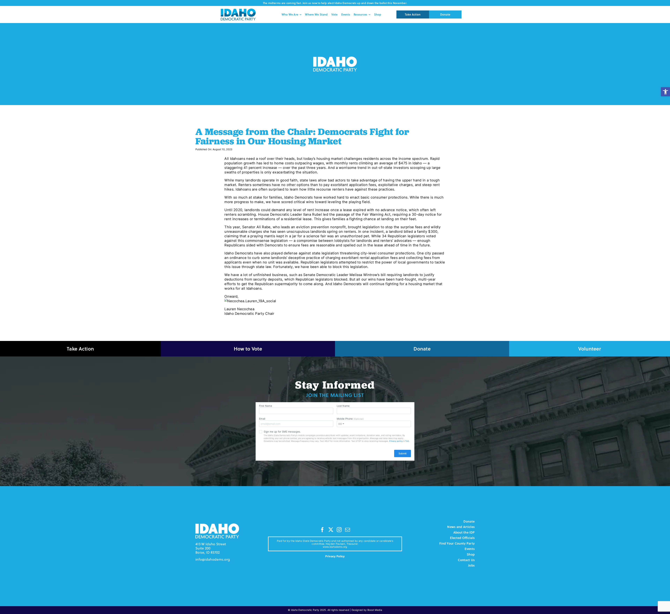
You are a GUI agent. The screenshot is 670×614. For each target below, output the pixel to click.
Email (262, 418)
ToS (407, 441)
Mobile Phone (350, 418)
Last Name (343, 405)
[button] (665, 91)
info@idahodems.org (212, 559)
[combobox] (341, 424)
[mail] (347, 529)
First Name (265, 405)
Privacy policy (396, 441)
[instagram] (339, 529)
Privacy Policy (335, 556)
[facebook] (322, 529)
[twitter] (330, 529)
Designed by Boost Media (367, 609)
